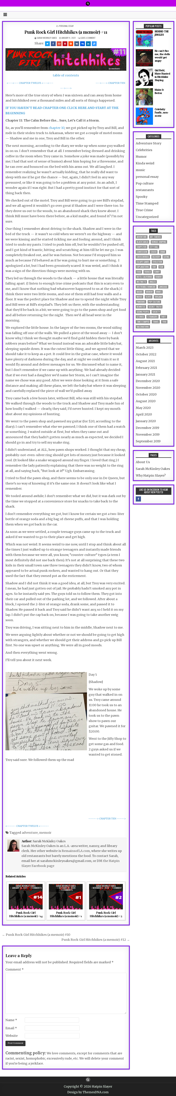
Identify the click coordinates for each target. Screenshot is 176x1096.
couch (154, 252)
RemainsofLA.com (76, 851)
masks (140, 291)
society (156, 311)
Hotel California (144, 276)
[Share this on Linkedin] (88, 43)
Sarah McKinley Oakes (47, 37)
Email (11, 1028)
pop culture (154, 301)
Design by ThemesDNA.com (88, 1092)
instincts (141, 281)
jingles (152, 281)
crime (162, 252)
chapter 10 (56, 128)
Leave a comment (88, 37)
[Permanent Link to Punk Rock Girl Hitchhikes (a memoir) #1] (66, 896)
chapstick (141, 247)
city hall (154, 247)
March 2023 (144, 348)
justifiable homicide (146, 286)
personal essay (66, 25)
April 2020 (144, 414)
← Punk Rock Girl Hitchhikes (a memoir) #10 (36, 935)
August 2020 (146, 401)
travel (156, 321)
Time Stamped (147, 203)
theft (163, 316)
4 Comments (67, 890)
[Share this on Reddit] (70, 43)
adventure (30, 833)
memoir (45, 833)
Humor (141, 157)
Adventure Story (148, 143)
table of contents (66, 75)
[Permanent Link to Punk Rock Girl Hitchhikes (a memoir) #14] (26, 896)
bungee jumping (159, 242)
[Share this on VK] (76, 43)
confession (142, 252)
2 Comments (36, 888)
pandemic (141, 301)
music (140, 170)
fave (154, 266)
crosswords (143, 257)
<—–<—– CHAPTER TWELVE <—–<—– (30, 83)
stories (140, 316)
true (164, 321)
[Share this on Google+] (59, 43)
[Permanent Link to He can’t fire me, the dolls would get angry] (144, 57)
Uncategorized (147, 217)
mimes (159, 291)
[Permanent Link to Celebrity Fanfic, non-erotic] (144, 116)
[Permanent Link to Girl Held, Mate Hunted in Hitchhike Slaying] (144, 77)
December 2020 (148, 381)
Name (11, 1020)
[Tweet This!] (47, 43)
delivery (156, 257)
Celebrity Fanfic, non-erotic (162, 112)
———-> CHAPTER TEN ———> (107, 818)
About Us (143, 462)
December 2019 (147, 428)
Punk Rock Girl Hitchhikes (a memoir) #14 (25, 914)
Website (12, 1036)
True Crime (144, 210)
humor (158, 276)
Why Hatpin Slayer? (151, 475)
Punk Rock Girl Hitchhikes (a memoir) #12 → (96, 940)
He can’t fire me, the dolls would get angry (162, 55)
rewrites (141, 306)
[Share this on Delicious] (94, 43)
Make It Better (159, 91)
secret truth (155, 306)
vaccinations (143, 326)
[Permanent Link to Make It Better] (144, 96)
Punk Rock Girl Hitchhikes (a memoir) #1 (66, 914)
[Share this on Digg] (82, 43)
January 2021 (145, 374)
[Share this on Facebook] (53, 43)
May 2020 (143, 408)
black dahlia (142, 242)
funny (157, 271)
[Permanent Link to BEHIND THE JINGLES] (144, 38)
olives (148, 296)
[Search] (88, 4)
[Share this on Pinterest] (65, 43)
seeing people (143, 311)
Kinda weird (145, 163)
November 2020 (148, 388)
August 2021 (145, 361)
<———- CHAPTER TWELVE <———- (27, 826)
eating (166, 257)
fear (161, 266)
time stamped (143, 321)
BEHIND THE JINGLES (162, 33)
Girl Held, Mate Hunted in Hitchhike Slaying (162, 75)
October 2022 (146, 354)
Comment (15, 969)
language (163, 286)
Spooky (141, 197)
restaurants (145, 190)
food (139, 271)
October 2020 (146, 394)
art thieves (155, 237)
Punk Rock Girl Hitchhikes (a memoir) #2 (106, 914)
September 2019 (148, 441)
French (147, 271)
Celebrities (144, 150)
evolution (157, 262)
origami (158, 296)
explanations (143, 266)
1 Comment (117, 888)
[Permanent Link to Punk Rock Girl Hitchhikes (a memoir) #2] (106, 896)
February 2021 (146, 368)
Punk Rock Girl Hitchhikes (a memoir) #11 (65, 32)
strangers (152, 316)
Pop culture (145, 183)
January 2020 (146, 421)
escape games (143, 262)
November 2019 (148, 434)
